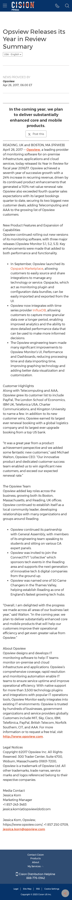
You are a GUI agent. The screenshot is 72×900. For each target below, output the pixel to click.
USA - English (12, 54)
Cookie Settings (51, 889)
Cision (41, 894)
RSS (38, 889)
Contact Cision (35, 854)
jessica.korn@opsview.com (24, 829)
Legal (15, 889)
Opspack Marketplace (27, 268)
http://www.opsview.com (23, 736)
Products (35, 858)
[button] (57, 6)
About (35, 862)
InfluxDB (39, 310)
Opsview (33, 150)
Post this (38, 134)
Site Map (27, 889)
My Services (34, 866)
